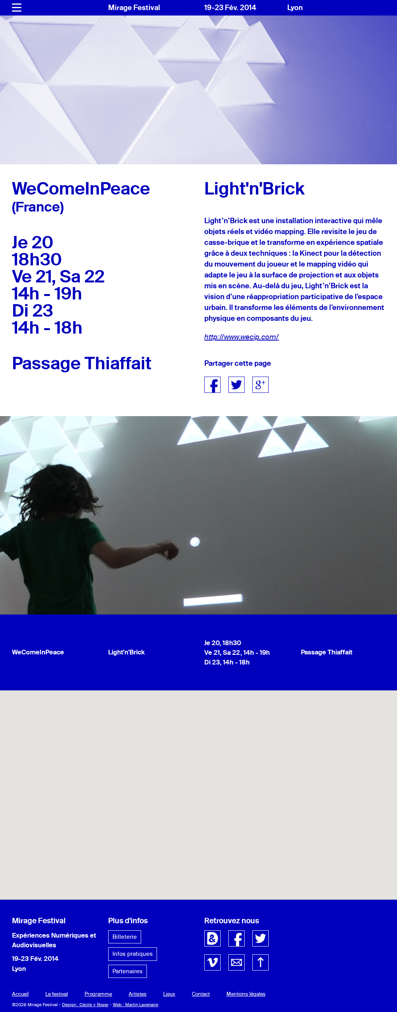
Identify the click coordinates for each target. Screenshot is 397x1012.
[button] (198, 790)
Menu (16, 7)
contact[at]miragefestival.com (236, 962)
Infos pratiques (132, 953)
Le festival (56, 994)
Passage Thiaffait (326, 652)
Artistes (138, 994)
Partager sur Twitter (236, 385)
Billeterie (124, 936)
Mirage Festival (134, 7)
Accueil (20, 994)
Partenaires (127, 971)
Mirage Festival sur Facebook (236, 938)
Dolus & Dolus (212, 938)
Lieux (169, 994)
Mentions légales (246, 994)
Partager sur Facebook (212, 385)
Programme (98, 994)
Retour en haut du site (260, 962)
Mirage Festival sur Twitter (260, 938)
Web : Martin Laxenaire (135, 1004)
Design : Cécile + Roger (85, 1004)
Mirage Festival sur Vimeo (212, 962)
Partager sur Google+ (260, 385)
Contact (201, 994)
